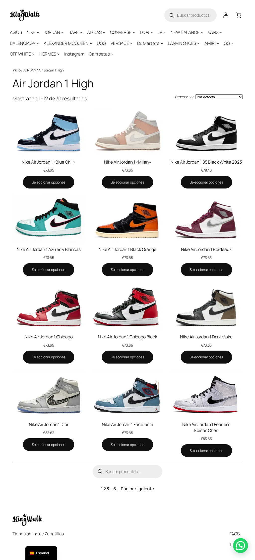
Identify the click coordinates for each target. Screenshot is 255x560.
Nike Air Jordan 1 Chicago (49, 337)
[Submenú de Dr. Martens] (162, 43)
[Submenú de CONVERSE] (133, 32)
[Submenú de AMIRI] (218, 43)
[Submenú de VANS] (220, 32)
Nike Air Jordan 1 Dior (48, 424)
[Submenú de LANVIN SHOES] (198, 43)
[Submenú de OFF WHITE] (33, 54)
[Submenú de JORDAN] (62, 32)
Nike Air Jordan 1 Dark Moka (206, 337)
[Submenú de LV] (164, 32)
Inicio (16, 70)
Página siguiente (137, 489)
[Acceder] (225, 15)
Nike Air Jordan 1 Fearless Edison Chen (206, 427)
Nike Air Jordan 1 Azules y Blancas (49, 249)
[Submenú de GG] (232, 43)
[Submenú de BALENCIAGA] (37, 43)
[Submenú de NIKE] (38, 32)
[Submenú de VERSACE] (131, 43)
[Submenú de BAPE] (81, 32)
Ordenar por (184, 96)
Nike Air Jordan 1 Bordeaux (206, 249)
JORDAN (29, 70)
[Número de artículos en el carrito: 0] (238, 15)
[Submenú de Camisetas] (112, 54)
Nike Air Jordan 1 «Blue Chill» (48, 162)
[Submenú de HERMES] (58, 54)
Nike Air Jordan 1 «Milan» (127, 162)
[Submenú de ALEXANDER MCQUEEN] (91, 43)
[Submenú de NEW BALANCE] (201, 32)
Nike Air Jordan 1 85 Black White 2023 (206, 162)
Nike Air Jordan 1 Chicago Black (127, 337)
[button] (240, 545)
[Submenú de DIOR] (151, 32)
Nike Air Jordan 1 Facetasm (127, 424)
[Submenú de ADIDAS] (104, 32)
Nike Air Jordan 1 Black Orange (127, 249)
